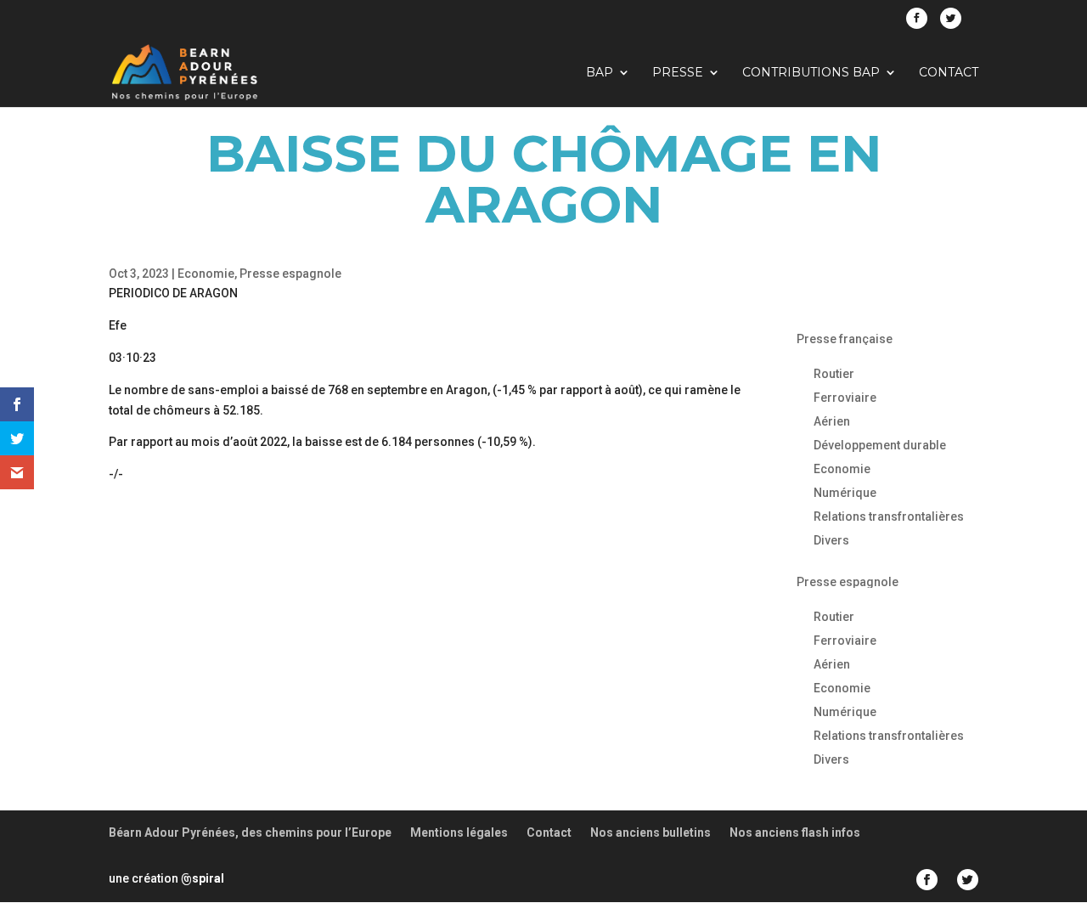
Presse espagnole (290, 273)
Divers (831, 540)
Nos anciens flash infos (794, 832)
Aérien (832, 421)
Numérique (845, 492)
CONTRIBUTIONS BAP (811, 73)
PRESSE (677, 73)
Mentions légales (459, 832)
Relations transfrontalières (889, 516)
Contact (948, 73)
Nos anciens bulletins (650, 832)
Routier (834, 374)
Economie (205, 273)
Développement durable (880, 445)
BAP (599, 73)
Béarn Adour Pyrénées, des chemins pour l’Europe (250, 832)
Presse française (845, 339)
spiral (202, 878)
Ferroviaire (845, 397)
